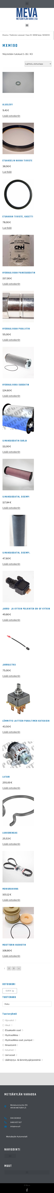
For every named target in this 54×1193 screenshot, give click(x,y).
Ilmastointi (10, 1045)
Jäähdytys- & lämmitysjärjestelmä (23, 1060)
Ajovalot (9, 1020)
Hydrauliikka (11, 1035)
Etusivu (5, 35)
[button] (27, 3)
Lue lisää (7, 172)
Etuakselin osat (13, 1030)
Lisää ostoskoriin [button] (11, 116)
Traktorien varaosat (17, 35)
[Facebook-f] (27, 1190)
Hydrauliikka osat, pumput (18, 1040)
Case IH (29, 35)
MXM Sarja (37, 35)
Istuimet (9, 1050)
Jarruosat (10, 1055)
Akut (7, 1025)
